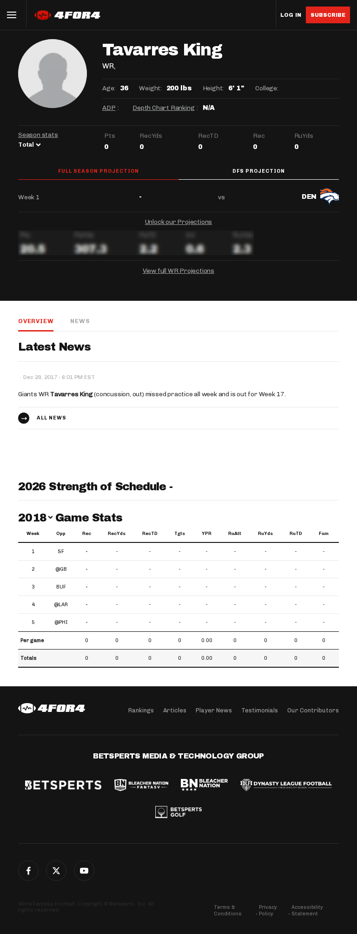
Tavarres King (71, 394)
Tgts (179, 533)
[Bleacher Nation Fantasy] (141, 786)
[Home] (51, 708)
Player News (214, 710)
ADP (108, 108)
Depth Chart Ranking (163, 108)
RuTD (296, 533)
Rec (86, 533)
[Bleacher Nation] (204, 786)
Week (33, 533)
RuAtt (234, 533)
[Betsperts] (63, 786)
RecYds (117, 533)
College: (266, 88)
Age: (108, 88)
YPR (207, 533)
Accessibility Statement (307, 910)
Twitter (56, 870)
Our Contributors (313, 710)
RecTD (150, 533)
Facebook (28, 870)
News (80, 321)
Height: (213, 88)
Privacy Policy (268, 910)
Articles (174, 710)
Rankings (141, 710)
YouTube (84, 870)
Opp (61, 533)
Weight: (150, 88)
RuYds (265, 533)
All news (51, 418)
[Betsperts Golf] (178, 813)
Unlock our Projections (178, 222)
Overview (35, 321)
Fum (324, 533)
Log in (290, 15)
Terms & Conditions (228, 910)
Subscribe (328, 15)
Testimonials (259, 710)
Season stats (38, 135)
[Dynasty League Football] (285, 786)
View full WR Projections (178, 271)
